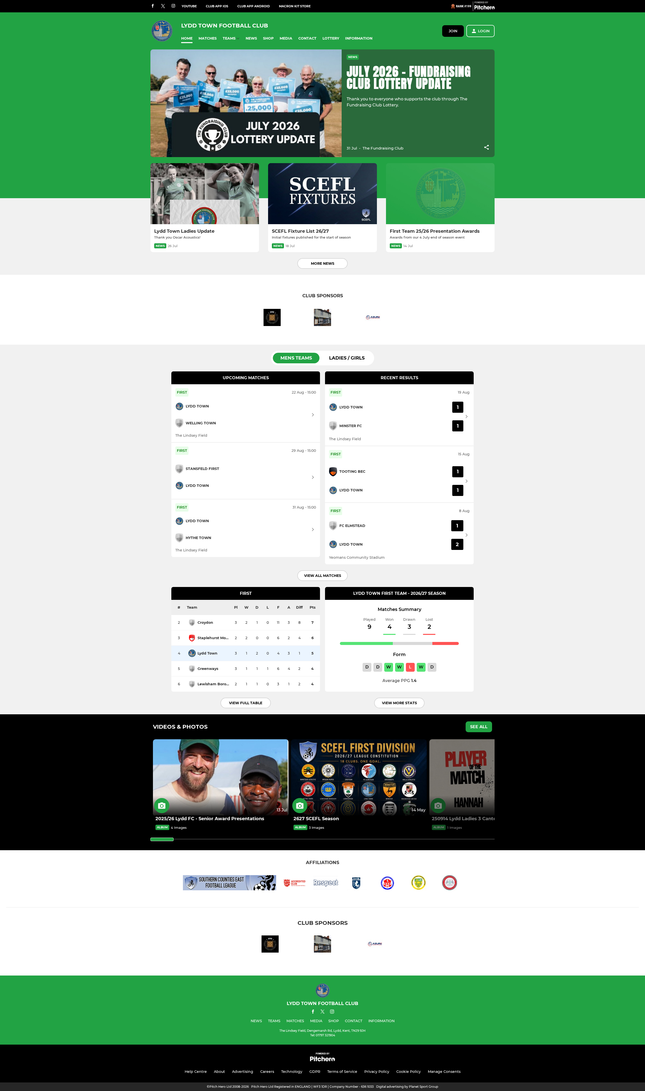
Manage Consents (444, 1071)
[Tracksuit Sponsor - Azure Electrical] (373, 318)
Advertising (242, 1071)
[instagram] (173, 6)
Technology (291, 1071)
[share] (486, 147)
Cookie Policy (408, 1071)
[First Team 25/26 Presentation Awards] (440, 193)
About (219, 1071)
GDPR (314, 1071)
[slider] (162, 839)
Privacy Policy (376, 1071)
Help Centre (196, 1071)
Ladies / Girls (347, 358)
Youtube (189, 6)
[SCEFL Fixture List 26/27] (322, 193)
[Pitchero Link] (484, 8)
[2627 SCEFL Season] (359, 777)
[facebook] (152, 6)
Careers (267, 1071)
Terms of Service (342, 1071)
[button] (187, 38)
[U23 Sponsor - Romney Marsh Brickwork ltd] (272, 318)
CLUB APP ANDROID (253, 6)
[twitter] (163, 6)
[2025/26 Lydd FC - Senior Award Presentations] (220, 777)
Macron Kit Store (295, 6)
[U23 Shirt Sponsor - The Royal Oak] (322, 318)
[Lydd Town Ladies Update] (204, 193)
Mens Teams (296, 358)
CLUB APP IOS (217, 6)
